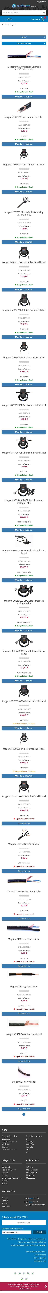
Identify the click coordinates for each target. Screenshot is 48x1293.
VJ (27, 1152)
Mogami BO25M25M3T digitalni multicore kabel (24, 652)
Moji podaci (30, 1178)
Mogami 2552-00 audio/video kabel (24, 1034)
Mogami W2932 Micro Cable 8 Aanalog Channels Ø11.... (24, 213)
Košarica (29, 1167)
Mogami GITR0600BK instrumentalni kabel (24, 453)
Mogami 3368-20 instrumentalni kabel (24, 117)
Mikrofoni (30, 1144)
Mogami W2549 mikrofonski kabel (24, 892)
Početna (4, 24)
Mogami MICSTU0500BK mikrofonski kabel (24, 701)
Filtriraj (24, 37)
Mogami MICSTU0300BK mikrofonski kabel (24, 796)
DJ (27, 1139)
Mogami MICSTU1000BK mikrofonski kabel (24, 262)
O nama (5, 1198)
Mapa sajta (6, 1206)
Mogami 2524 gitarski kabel (24, 987)
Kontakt (5, 1201)
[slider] (24, 74)
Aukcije (4, 1183)
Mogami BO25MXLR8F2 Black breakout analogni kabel (24, 501)
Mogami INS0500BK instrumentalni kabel (24, 749)
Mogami (13, 24)
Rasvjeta (29, 1147)
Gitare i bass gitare (9, 1141)
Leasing (5, 1175)
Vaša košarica (38, 18)
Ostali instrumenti (9, 1149)
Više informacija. (24, 1288)
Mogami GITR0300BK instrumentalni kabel (24, 405)
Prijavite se (41, 1)
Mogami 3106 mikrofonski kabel (24, 939)
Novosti (5, 1203)
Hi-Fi (27, 1149)
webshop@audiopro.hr (19, 1245)
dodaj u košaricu (24, 96)
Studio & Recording (9, 1136)
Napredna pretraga (24, 43)
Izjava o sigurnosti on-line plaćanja (12, 1179)
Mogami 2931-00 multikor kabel (24, 844)
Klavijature (6, 1144)
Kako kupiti (6, 1167)
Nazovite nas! (24, 823)
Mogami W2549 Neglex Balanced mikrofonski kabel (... (24, 68)
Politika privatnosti (9, 1170)
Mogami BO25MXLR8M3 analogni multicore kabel (24, 552)
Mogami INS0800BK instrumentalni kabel (24, 358)
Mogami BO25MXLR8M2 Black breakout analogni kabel (24, 602)
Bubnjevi (5, 1147)
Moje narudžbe (32, 1170)
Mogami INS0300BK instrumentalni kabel (24, 165)
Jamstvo (5, 1172)
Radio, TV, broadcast (34, 1136)
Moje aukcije (31, 1175)
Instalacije (30, 1141)
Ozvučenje (6, 1139)
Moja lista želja (32, 1172)
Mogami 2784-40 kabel (24, 1082)
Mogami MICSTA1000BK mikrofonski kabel (24, 310)
